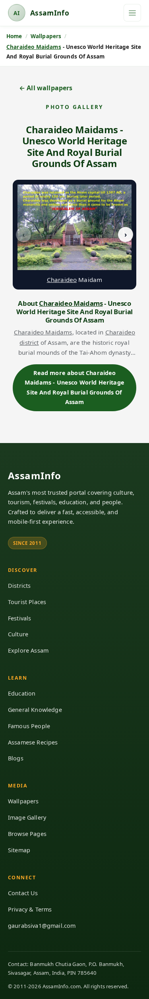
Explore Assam (28, 650)
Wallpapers (23, 801)
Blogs (15, 758)
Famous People (29, 726)
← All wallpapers (46, 88)
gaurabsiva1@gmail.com (41, 925)
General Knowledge (35, 709)
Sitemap (19, 850)
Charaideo (62, 280)
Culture (18, 634)
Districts (19, 585)
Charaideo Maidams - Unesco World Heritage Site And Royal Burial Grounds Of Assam (74, 146)
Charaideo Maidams (33, 47)
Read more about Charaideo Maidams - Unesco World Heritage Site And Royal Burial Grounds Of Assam (74, 387)
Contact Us (23, 893)
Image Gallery (27, 817)
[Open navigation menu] (132, 12)
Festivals (19, 618)
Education (21, 693)
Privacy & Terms (30, 909)
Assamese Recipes (33, 742)
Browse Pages (27, 834)
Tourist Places (27, 602)
